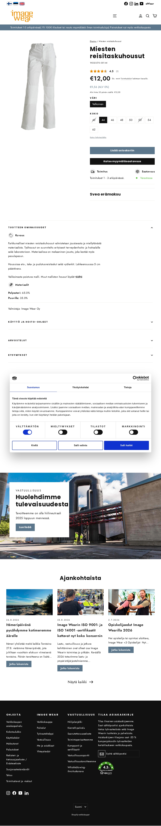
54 (149, 120)
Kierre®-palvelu (76, 728)
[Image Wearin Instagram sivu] (131, 4)
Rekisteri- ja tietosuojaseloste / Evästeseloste (16, 759)
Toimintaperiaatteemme (80, 739)
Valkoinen (98, 104)
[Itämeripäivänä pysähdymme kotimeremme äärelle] (29, 602)
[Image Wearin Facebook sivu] (126, 4)
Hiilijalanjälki (75, 722)
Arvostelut (17, 340)
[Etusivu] (22, 16)
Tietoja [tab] (127, 387)
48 (121, 120)
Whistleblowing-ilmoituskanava (76, 769)
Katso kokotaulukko (98, 137)
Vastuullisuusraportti (78, 755)
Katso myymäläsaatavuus (122, 161)
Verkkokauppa (45, 722)
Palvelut (41, 728)
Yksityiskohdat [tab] (80, 387)
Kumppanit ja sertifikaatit (75, 747)
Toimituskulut (126, 78)
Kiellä (34, 445)
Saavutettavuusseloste (79, 733)
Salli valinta (80, 445)
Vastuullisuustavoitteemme (81, 761)
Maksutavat (12, 743)
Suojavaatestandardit (17, 769)
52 (140, 120)
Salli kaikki (126, 445)
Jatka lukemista (18, 664)
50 (130, 120)
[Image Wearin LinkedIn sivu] (136, 4)
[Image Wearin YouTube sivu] (141, 4)
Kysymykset (17, 355)
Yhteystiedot (43, 751)
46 (112, 120)
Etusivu (93, 41)
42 (94, 120)
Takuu (9, 775)
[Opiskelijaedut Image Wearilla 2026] (131, 602)
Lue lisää (25, 527)
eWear (150, 4)
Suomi (78, 807)
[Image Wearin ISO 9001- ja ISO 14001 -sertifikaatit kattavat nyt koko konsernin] (80, 602)
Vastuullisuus (44, 739)
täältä (78, 277)
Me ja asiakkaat (45, 745)
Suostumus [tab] (33, 387)
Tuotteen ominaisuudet (27, 227)
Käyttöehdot (12, 738)
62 (94, 129)
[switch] (62, 432)
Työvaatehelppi (45, 733)
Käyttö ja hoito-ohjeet (28, 321)
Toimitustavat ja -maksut (19, 781)
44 (103, 120)
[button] (147, 15)
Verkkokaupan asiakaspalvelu (14, 724)
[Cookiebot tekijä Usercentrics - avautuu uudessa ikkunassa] (135, 378)
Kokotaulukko (13, 732)
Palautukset (12, 749)
